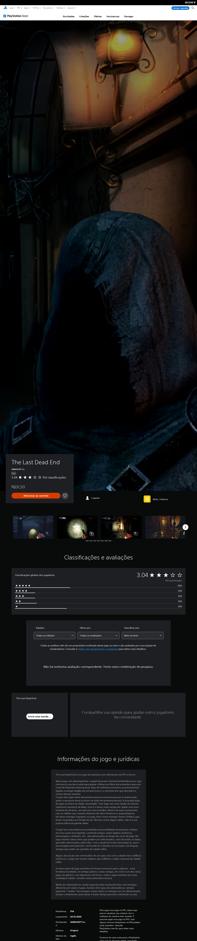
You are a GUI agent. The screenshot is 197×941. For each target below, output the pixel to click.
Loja (11, 8)
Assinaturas (113, 16)
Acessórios (47, 8)
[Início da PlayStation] (5, 8)
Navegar (128, 16)
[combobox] (54, 635)
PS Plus (36, 8)
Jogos (26, 8)
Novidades (69, 16)
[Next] (185, 527)
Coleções (84, 16)
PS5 (18, 8)
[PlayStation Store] (16, 15)
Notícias (60, 8)
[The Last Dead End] (33, 527)
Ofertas (98, 16)
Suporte (70, 8)
